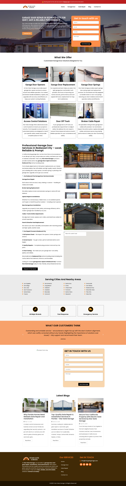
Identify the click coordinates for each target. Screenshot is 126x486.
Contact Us (97, 7)
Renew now (66, 1)
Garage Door (71, 7)
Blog (89, 7)
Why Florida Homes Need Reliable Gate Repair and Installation (34, 416)
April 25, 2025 (56, 421)
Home (63, 7)
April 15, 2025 (84, 423)
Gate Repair (81, 7)
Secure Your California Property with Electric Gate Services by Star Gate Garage (90, 418)
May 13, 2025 (28, 421)
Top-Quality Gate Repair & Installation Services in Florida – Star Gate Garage (62, 416)
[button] (23, 334)
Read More (28, 440)
